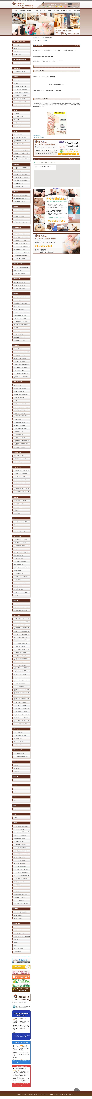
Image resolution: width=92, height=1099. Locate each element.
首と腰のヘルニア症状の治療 (19, 413)
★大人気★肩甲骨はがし (18, 183)
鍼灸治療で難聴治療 (17, 570)
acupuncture (16, 771)
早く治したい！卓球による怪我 (20, 674)
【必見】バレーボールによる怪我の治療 (21, 631)
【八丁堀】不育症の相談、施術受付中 (21, 610)
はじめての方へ (17, 939)
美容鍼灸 (15, 817)
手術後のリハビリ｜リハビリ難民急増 (21, 521)
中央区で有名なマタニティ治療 (20, 458)
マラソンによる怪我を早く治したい (21, 643)
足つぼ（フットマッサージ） (19, 370)
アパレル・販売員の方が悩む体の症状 (21, 826)
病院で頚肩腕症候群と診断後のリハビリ (21, 156)
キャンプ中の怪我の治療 (18, 434)
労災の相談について (17, 513)
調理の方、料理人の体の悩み (19, 857)
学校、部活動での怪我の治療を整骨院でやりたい (21, 659)
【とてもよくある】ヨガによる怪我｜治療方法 (21, 668)
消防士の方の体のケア (18, 884)
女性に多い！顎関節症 (18, 419)
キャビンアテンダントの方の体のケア (21, 872)
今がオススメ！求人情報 (18, 948)
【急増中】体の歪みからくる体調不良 (21, 180)
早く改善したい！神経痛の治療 (20, 403)
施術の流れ (16, 942)
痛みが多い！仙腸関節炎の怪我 (20, 101)
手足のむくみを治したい (18, 564)
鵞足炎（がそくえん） (18, 306)
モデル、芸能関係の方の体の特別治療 (21, 894)
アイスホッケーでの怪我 (18, 741)
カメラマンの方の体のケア (19, 900)
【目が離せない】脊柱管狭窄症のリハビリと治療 (21, 168)
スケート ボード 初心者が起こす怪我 (21, 686)
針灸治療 (15, 808)
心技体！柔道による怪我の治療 (20, 655)
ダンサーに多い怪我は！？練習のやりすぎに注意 (21, 640)
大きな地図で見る (56, 188)
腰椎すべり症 (16, 80)
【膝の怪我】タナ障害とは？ (19, 327)
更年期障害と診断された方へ (19, 555)
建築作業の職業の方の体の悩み (20, 844)
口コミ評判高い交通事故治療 (19, 71)
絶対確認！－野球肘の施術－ (19, 209)
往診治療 (15, 400)
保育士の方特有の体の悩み (19, 841)
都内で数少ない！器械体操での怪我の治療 (21, 699)
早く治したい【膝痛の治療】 (19, 309)
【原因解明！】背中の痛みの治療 (20, 174)
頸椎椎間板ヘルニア (17, 122)
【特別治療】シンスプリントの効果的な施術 (21, 377)
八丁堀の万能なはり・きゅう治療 (20, 539)
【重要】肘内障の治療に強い (19, 216)
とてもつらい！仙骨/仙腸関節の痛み (21, 267)
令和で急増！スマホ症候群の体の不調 (21, 255)
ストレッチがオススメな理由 (19, 476)
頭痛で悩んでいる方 (17, 385)
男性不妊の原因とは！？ (18, 603)
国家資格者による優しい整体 (19, 425)
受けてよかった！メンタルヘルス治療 (21, 592)
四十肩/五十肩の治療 (39, 137)
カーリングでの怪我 (17, 744)
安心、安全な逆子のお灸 (18, 461)
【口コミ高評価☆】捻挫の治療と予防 (21, 373)
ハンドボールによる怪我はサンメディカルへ (21, 650)
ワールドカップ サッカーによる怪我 (21, 621)
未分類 (42, 37)
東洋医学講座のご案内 (18, 951)
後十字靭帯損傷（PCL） (18, 330)
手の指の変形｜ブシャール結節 (20, 240)
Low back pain (16, 768)
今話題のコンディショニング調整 (20, 473)
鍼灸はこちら (16, 48)
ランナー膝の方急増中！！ (19, 300)
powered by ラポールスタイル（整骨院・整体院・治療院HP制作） (60, 1094)
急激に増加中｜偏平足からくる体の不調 (21, 351)
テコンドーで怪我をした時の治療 (20, 723)
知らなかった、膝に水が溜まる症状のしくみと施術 (21, 312)
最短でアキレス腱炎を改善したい (20, 358)
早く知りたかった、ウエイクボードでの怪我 (21, 721)
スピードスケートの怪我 (18, 732)
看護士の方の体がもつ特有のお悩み (21, 850)
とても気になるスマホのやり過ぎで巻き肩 (21, 159)
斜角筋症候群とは (17, 125)
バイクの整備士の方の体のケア (20, 863)
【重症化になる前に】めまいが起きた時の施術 (21, 567)
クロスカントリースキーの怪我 (20, 735)
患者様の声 (16, 945)
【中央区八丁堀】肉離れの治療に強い (21, 406)
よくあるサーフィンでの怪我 (19, 683)
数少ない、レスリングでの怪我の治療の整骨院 (21, 671)
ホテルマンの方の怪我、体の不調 (20, 878)
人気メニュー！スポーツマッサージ (21, 479)
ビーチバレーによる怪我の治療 (20, 665)
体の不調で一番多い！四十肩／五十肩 (21, 137)
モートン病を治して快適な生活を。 (21, 367)
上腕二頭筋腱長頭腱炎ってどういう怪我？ (21, 141)
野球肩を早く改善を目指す (19, 143)
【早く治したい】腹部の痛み (19, 447)
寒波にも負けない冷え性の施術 (20, 388)
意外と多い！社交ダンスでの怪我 (20, 711)
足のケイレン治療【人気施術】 (20, 361)
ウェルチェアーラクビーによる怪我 (21, 717)
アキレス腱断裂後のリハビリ (19, 531)
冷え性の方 (16, 595)
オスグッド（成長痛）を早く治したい (21, 296)
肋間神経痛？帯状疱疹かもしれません (21, 198)
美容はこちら (16, 51)
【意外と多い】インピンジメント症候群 (21, 153)
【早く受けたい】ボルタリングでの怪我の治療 (21, 715)
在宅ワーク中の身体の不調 (19, 829)
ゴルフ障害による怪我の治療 (19, 646)
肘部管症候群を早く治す (18, 219)
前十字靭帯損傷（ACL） (18, 334)
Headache (16, 765)
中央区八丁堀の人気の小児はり (20, 542)
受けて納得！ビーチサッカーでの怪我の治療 (21, 693)
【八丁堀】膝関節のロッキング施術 (21, 321)
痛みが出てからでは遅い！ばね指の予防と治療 (21, 253)
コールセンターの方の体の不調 (20, 866)
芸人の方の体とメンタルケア (19, 897)
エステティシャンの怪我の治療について (21, 875)
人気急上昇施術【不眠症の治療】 (20, 561)
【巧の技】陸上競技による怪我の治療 (21, 652)
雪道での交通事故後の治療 (19, 753)
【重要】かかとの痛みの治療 (19, 355)
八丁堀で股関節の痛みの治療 (19, 282)
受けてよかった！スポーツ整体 (20, 482)
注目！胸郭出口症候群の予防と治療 (21, 150)
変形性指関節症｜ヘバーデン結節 (20, 243)
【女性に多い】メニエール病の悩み (21, 576)
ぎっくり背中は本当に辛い (19, 186)
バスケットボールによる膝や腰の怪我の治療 (21, 628)
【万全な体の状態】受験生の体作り (21, 428)
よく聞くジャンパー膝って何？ (20, 318)
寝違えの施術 (16, 113)
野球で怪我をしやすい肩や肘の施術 (21, 624)
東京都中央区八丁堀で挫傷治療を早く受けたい (21, 441)
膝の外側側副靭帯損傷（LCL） (20, 337)
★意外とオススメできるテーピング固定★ (21, 492)
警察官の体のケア (17, 891)
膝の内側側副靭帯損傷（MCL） (20, 340)
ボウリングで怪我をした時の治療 (20, 637)
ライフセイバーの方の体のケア (20, 860)
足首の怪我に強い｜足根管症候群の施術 (21, 364)
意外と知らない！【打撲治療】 (20, 437)
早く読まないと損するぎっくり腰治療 (21, 92)
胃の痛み (15, 548)
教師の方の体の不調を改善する (20, 847)
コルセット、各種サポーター (19, 933)
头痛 (14, 788)
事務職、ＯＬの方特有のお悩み (20, 835)
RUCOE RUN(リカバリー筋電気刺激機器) (22, 936)
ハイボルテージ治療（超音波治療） (21, 912)
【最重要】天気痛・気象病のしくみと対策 (21, 546)
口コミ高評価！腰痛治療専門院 (20, 86)
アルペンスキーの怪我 (18, 738)
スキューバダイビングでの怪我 (20, 705)
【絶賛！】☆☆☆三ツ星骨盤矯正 (20, 89)
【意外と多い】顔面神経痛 (19, 586)
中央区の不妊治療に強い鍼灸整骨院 (21, 394)
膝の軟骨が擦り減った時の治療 (20, 315)
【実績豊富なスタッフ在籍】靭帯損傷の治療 (21, 416)
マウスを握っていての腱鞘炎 (19, 258)
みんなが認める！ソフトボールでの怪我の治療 (21, 690)
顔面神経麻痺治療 (17, 579)
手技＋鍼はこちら (17, 54)
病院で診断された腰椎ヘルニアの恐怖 (21, 95)
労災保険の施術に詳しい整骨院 (20, 500)
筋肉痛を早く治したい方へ (19, 431)
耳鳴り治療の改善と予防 (18, 573)
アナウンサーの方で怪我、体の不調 (21, 869)
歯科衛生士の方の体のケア (19, 881)
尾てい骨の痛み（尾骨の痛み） (20, 273)
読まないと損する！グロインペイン (21, 285)
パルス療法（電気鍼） (18, 918)
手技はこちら (16, 45)
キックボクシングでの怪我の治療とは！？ (21, 681)
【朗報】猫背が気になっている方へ (21, 177)
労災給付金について (17, 510)
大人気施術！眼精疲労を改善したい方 (21, 422)
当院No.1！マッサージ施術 (19, 391)
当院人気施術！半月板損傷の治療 (20, 303)
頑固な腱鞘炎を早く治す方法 (19, 249)
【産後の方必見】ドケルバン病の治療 (21, 237)
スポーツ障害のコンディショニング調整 (21, 470)
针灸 (14, 791)
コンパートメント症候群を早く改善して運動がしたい (21, 444)
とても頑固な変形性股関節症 (19, 288)
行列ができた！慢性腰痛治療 (19, 98)
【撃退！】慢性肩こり (18, 146)
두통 (14, 800)
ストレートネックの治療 (18, 116)
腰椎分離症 (16, 83)
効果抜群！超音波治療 (18, 915)
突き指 (15, 230)
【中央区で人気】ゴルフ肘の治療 (20, 222)
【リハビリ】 (16, 524)
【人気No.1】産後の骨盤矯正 (19, 397)
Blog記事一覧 (36, 37)
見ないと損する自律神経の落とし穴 (21, 552)
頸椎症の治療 (16, 119)
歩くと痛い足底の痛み (18, 348)
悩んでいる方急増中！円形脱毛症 (20, 582)
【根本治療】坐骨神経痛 (18, 589)
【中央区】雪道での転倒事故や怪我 (21, 756)
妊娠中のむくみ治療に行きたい (20, 455)
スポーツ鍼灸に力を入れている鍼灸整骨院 (21, 489)
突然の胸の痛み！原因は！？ (19, 201)
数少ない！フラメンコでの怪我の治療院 (21, 708)
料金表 (15, 926)
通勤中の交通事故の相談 (18, 503)
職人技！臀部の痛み (17, 270)
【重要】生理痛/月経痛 (18, 558)
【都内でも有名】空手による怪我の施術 (21, 634)
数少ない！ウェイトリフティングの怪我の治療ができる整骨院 (21, 677)
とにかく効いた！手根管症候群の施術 (21, 246)
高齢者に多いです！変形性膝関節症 (21, 324)
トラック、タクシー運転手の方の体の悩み (21, 832)
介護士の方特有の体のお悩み (19, 838)
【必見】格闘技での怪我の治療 (20, 702)
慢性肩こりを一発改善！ (18, 134)
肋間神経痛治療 (36, 135)
